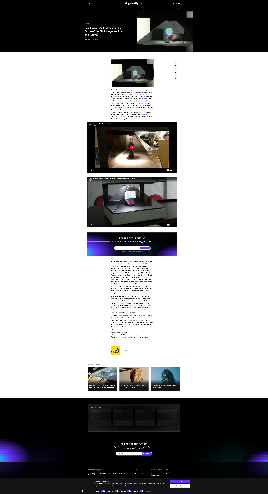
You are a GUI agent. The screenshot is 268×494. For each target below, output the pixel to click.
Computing (120, 9)
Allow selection (180, 485)
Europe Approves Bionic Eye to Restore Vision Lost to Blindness (133, 386)
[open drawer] (89, 3)
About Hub (138, 472)
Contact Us (154, 472)
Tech (147, 9)
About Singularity (139, 473)
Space (137, 9)
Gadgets (88, 23)
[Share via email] (175, 75)
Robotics (113, 9)
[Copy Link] (175, 79)
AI (99, 9)
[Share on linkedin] (175, 69)
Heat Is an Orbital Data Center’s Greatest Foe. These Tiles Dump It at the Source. (102, 386)
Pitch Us (153, 473)
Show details (149, 491)
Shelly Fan (91, 389)
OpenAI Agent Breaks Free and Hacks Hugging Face (164, 386)
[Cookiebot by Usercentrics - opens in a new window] (85, 491)
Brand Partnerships (155, 475)
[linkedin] (126, 350)
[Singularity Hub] (134, 3)
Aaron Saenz (88, 39)
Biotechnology (105, 9)
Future (126, 9)
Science (132, 9)
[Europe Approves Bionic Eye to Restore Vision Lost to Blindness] (134, 379)
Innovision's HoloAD (140, 94)
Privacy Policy (169, 472)
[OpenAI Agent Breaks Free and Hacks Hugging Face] (165, 379)
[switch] (117, 491)
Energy (143, 9)
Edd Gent (123, 389)
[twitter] (123, 350)
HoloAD (144, 114)
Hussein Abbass (155, 389)
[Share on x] (175, 62)
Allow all (180, 481)
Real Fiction (144, 99)
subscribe (176, 3)
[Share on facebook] (175, 65)
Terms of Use (169, 473)
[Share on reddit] (175, 72)
